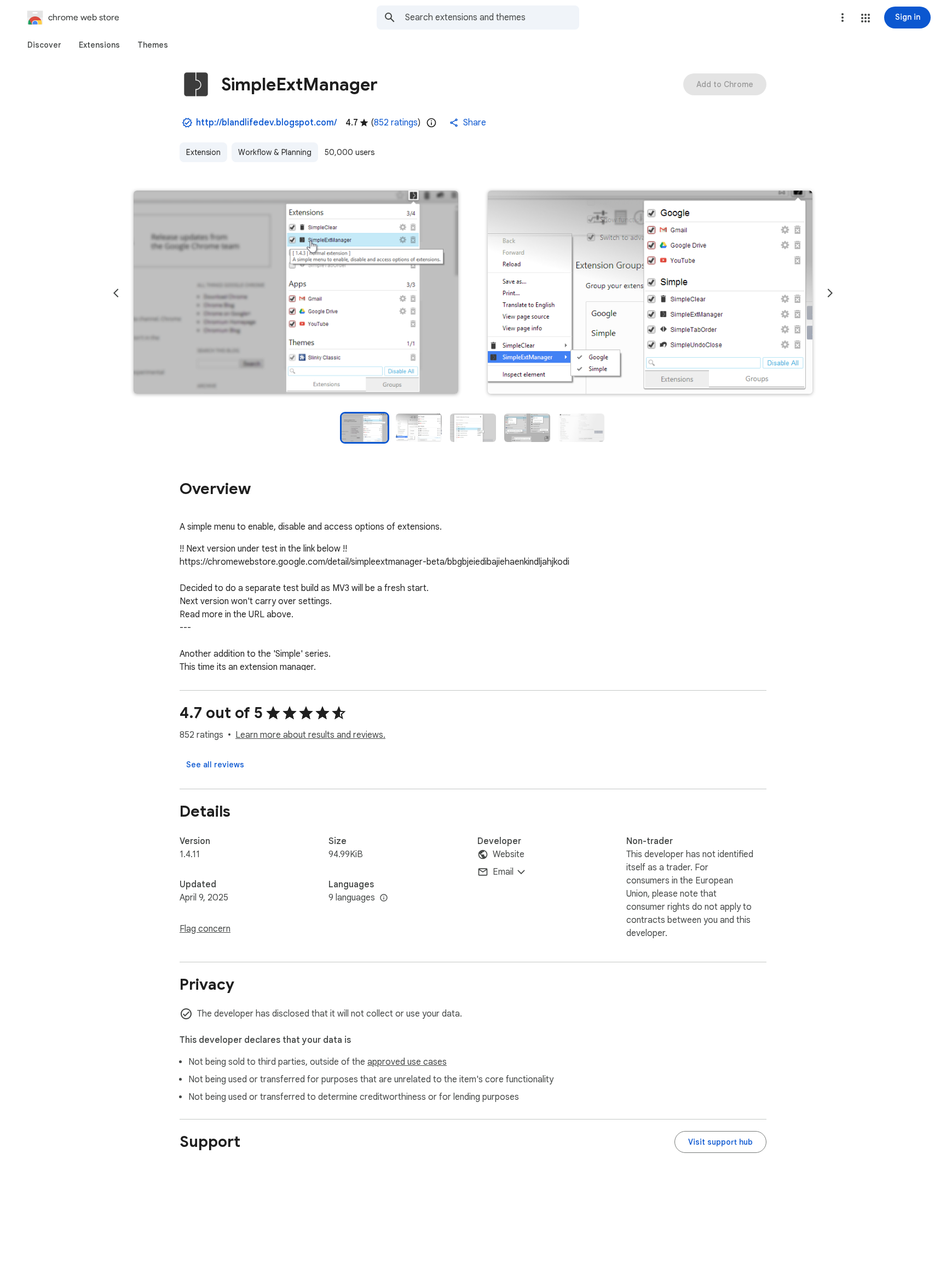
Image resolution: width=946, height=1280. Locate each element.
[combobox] (492, 17)
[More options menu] (842, 17)
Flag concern (205, 928)
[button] (865, 18)
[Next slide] (830, 293)
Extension (203, 152)
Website (508, 854)
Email (503, 871)
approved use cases (407, 1062)
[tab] (44, 45)
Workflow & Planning (275, 152)
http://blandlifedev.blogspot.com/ (266, 122)
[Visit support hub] (720, 1142)
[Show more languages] (383, 898)
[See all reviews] (215, 764)
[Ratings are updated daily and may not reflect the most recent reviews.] (431, 123)
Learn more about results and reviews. (310, 735)
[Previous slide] (116, 293)
